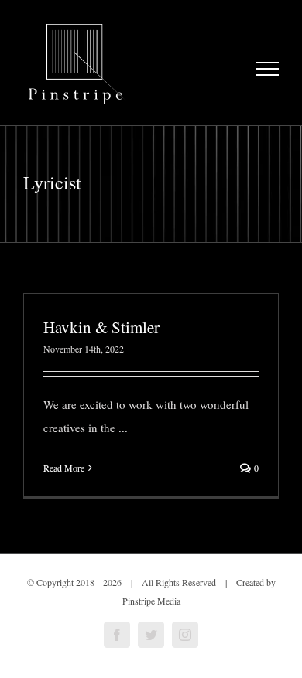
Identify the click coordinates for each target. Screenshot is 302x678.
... (123, 427)
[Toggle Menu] (268, 69)
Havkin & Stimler (101, 327)
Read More (63, 468)
